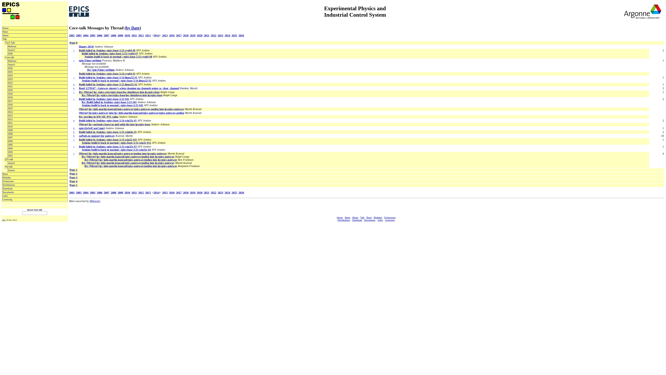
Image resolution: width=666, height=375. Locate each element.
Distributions (9, 185)
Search (11, 50)
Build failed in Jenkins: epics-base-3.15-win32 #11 (108, 139)
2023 (10, 79)
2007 (10, 137)
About (5, 35)
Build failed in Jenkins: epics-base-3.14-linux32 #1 (108, 77)
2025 (10, 72)
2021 (10, 86)
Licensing (7, 199)
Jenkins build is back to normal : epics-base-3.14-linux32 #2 (116, 80)
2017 (10, 101)
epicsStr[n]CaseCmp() (92, 128)
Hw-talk (9, 166)
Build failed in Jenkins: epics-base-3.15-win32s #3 (108, 146)
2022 (10, 83)
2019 (10, 94)
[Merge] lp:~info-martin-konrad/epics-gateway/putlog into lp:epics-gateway (123, 153)
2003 (10, 152)
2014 (10, 112)
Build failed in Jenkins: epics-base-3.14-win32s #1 (108, 120)
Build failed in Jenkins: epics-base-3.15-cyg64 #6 (107, 50)
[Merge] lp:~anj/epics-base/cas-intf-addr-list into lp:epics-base (114, 124)
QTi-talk (9, 159)
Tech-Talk (10, 42)
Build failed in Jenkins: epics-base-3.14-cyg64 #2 (107, 73)
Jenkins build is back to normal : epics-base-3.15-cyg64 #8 (118, 56)
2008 (10, 134)
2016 (10, 104)
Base (5, 174)
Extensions (8, 181)
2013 (10, 115)
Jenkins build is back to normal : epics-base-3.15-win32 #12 (116, 142)
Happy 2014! (86, 46)
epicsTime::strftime (90, 60)
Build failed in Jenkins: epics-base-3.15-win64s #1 (108, 132)
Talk (5, 39)
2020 (10, 90)
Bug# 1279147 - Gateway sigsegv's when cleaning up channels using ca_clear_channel (129, 88)
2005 (10, 145)
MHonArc (94, 201)
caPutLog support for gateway (97, 135)
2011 (10, 123)
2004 (10, 148)
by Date (133, 28)
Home (5, 28)
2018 (10, 97)
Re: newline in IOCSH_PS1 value (98, 116)
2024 (10, 75)
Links (5, 196)
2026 (10, 53)
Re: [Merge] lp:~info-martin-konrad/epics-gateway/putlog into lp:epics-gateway (128, 156)
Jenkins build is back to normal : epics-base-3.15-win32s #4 (116, 149)
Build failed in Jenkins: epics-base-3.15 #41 (104, 99)
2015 (10, 108)
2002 (10, 156)
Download (7, 188)
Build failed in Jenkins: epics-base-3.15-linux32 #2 (108, 84)
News (5, 32)
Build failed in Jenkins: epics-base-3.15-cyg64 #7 (110, 53)
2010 (10, 126)
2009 (10, 130)
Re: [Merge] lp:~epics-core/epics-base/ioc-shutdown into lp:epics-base (119, 92)
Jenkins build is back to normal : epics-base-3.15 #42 (112, 105)
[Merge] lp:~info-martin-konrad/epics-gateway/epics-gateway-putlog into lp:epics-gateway (131, 109)
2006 (10, 141)
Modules (7, 177)
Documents (8, 192)
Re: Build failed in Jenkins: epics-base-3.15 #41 (109, 102)
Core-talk (9, 57)
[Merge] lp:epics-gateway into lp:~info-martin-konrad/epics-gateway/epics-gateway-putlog (131, 112)
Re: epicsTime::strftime (101, 69)
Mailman (12, 46)
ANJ (3, 220)
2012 (10, 119)
